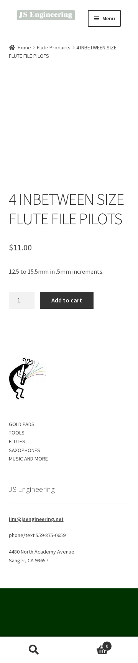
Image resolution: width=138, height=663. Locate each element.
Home (24, 47)
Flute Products (54, 47)
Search (34, 650)
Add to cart (66, 300)
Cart (88, 643)
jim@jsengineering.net (36, 519)
